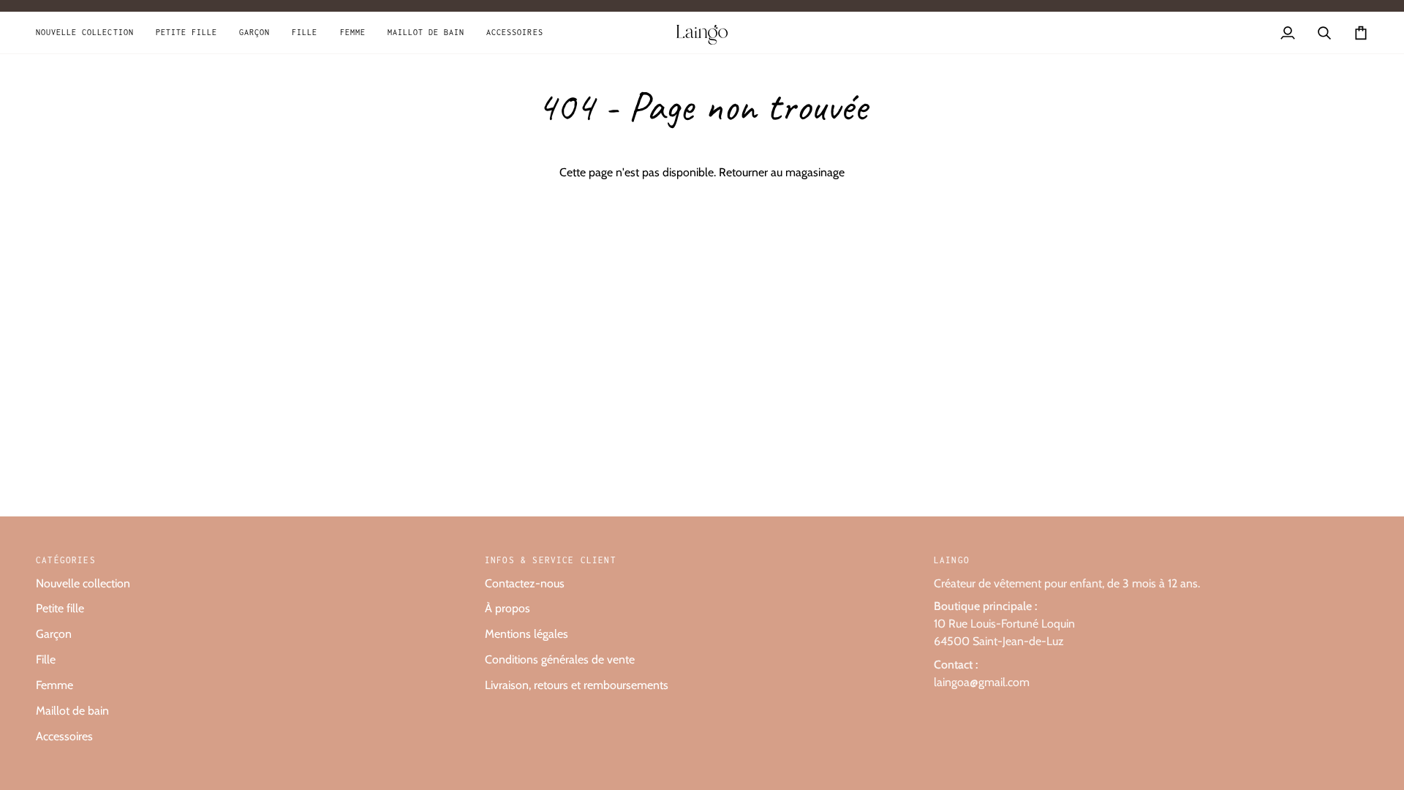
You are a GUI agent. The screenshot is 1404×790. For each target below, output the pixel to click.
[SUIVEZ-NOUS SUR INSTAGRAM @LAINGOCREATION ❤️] (702, 6)
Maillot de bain (72, 711)
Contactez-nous (525, 583)
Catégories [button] (66, 560)
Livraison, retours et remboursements (576, 685)
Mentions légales (526, 634)
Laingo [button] (952, 560)
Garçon (54, 634)
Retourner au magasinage (782, 172)
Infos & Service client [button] (550, 560)
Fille (46, 659)
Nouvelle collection (83, 583)
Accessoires (64, 736)
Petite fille (60, 608)
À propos (507, 608)
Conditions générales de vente (560, 659)
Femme (54, 685)
